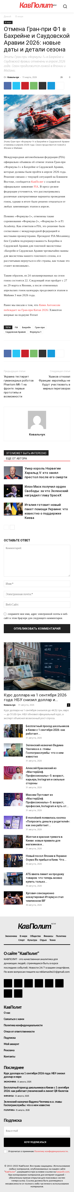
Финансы (9, 1096)
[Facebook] (7, 86)
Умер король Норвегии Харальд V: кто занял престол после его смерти (46, 472)
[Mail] (28, 983)
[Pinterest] (25, 86)
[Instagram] (18, 983)
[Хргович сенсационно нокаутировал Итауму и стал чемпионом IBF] (13, 898)
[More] (60, 86)
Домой (7, 16)
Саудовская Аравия (16, 331)
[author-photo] (37, 429)
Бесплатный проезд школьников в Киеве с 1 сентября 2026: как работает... (47, 730)
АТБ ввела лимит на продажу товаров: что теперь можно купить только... (45, 878)
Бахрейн (26, 327)
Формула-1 (35, 331)
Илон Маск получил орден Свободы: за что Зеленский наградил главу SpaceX (46, 491)
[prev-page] (6, 527)
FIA (36, 186)
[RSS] (39, 983)
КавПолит (37, 181)
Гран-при (40, 327)
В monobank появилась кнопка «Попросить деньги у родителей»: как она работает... (48, 821)
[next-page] (12, 527)
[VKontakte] (8, 993)
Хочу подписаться (35, 1142)
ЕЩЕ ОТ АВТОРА (16, 458)
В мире (19, 16)
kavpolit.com (62, 1172)
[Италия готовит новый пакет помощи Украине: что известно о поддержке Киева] (13, 509)
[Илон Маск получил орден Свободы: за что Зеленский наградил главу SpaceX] (13, 491)
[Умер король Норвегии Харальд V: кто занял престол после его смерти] (13, 472)
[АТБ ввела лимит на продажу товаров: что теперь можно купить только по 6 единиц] (13, 878)
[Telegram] (51, 86)
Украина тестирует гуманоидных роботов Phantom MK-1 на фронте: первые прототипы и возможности (19, 386)
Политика (9, 1110)
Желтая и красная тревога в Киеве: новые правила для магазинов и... (44, 840)
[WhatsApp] (34, 86)
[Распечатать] (42, 86)
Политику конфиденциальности (51, 1151)
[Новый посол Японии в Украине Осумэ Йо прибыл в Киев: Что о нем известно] (13, 860)
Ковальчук (13, 77)
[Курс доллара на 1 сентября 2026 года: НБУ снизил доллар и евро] (37, 666)
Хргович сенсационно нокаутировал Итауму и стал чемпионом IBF (45, 897)
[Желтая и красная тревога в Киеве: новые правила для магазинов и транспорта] (13, 841)
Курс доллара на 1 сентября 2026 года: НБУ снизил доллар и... (35, 697)
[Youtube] (18, 993)
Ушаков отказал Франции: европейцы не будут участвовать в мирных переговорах (54, 382)
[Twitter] (16, 86)
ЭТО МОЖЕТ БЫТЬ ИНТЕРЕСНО (26, 453)
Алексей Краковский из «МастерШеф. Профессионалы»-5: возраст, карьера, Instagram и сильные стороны (45, 776)
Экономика (10, 1082)
